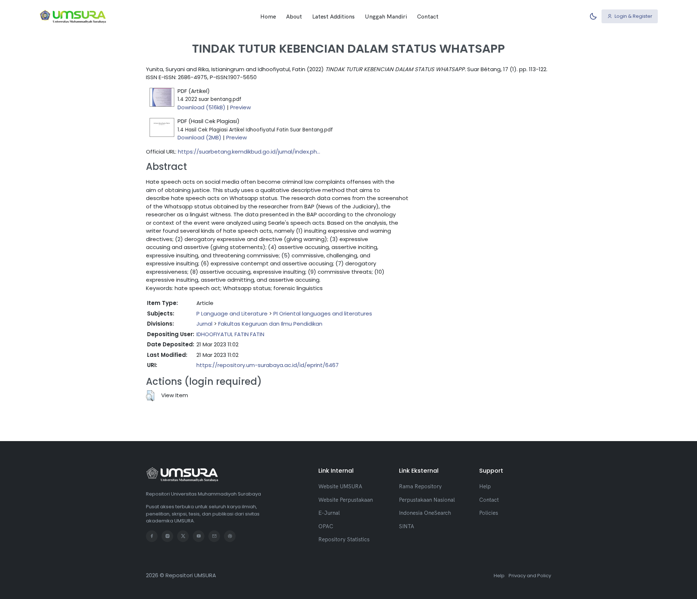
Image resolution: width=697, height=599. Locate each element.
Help (485, 486)
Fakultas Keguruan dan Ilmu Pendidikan (270, 323)
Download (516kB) (201, 107)
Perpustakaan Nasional (427, 499)
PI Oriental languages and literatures (322, 313)
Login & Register (633, 16)
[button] (150, 395)
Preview (240, 107)
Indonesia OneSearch (425, 512)
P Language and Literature (232, 313)
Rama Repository (420, 486)
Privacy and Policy (530, 575)
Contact (428, 16)
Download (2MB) (199, 137)
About (294, 16)
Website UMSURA (340, 486)
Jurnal (204, 323)
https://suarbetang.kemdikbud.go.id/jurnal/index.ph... (249, 151)
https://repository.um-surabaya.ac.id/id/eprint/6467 (267, 365)
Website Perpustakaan (345, 499)
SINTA (406, 526)
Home (268, 16)
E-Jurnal (329, 512)
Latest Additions (333, 16)
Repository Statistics (344, 539)
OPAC (325, 526)
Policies (488, 512)
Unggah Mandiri (386, 16)
